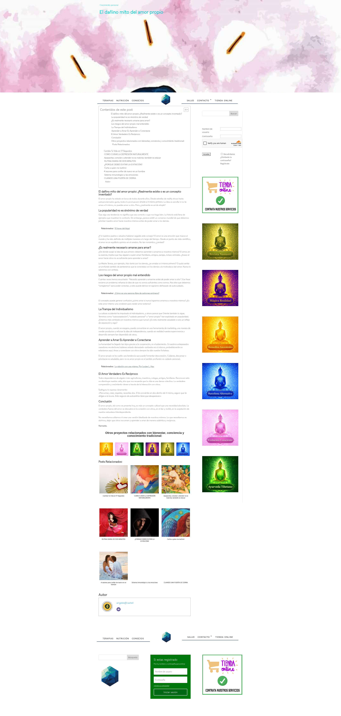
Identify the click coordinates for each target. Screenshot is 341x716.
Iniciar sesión (170, 692)
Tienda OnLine (223, 100)
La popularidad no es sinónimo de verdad (129, 117)
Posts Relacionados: (121, 144)
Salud (190, 100)
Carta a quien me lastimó (115, 167)
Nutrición (122, 100)
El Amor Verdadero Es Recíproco (125, 134)
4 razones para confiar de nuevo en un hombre (124, 171)
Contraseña (207, 136)
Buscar (234, 113)
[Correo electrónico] (119, 609)
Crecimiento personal (109, 5)
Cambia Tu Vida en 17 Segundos (118, 150)
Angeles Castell (162, 707)
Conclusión (116, 137)
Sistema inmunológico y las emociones (121, 174)
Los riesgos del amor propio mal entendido (130, 123)
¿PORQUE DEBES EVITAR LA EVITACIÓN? (123, 164)
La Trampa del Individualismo (124, 127)
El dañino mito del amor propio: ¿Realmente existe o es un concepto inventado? (146, 113)
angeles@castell (125, 602)
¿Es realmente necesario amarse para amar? (130, 120)
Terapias (108, 100)
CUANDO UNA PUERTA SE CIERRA (120, 178)
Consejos (138, 100)
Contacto (203, 100)
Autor (107, 181)
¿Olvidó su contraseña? (161, 686)
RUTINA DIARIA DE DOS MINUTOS (120, 161)
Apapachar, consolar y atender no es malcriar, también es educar (132, 157)
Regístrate (224, 163)
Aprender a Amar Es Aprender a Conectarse (130, 130)
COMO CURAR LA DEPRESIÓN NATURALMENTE (126, 154)
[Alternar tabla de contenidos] (185, 109)
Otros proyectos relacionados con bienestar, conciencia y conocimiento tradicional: (147, 140)
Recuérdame (229, 154)
